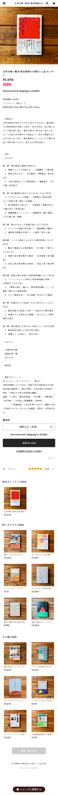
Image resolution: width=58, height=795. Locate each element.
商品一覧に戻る (29, 751)
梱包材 (6, 420)
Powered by (26, 768)
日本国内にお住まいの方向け (29, 451)
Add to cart (29, 443)
